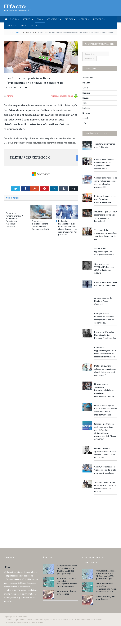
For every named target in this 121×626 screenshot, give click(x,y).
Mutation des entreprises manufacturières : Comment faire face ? (105, 199)
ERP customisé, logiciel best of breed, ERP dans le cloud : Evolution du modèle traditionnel (105, 410)
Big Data (69, 19)
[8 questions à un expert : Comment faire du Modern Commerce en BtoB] (41, 212)
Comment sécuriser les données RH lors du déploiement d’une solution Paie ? (104, 164)
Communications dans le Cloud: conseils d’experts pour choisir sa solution (105, 470)
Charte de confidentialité (62, 619)
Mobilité (83, 19)
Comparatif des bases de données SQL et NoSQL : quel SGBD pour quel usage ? (67, 569)
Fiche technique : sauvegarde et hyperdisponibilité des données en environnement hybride (104, 390)
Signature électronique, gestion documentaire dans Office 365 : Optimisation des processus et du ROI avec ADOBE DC (105, 431)
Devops (33, 25)
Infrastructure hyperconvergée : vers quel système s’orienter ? (105, 251)
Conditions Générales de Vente (88, 619)
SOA (39, 19)
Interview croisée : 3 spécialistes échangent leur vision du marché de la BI (67, 582)
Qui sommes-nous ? (23, 619)
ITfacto (10, 96)
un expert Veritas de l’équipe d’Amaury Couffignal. (103, 301)
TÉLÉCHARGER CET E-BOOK (62, 96)
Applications (53, 19)
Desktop (10, 25)
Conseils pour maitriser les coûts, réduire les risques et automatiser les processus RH (105, 182)
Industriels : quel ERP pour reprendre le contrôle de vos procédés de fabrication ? (105, 216)
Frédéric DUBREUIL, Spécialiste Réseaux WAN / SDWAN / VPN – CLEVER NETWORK (105, 453)
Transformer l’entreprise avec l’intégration (104, 145)
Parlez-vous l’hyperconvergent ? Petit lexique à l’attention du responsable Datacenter (105, 352)
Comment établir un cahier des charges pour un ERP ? (105, 284)
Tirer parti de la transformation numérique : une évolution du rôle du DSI (105, 234)
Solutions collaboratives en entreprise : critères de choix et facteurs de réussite (105, 487)
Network (98, 19)
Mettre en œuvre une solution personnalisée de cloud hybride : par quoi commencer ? (105, 370)
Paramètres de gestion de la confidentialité (24, 622)
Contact (9, 619)
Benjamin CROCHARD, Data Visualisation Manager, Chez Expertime (105, 335)
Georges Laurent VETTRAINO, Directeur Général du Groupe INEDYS (104, 268)
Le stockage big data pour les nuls (66, 592)
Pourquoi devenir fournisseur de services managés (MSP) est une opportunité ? (104, 318)
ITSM (22, 25)
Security (27, 19)
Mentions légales (42, 619)
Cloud (13, 19)
